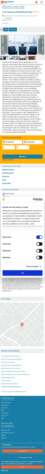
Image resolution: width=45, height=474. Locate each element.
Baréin (16, 6)
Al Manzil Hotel (6, 381)
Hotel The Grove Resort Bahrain (11, 359)
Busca (22, 156)
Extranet (3, 438)
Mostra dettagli (32, 266)
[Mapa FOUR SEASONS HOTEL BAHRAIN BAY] (22, 324)
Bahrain (22, 6)
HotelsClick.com (7, 2)
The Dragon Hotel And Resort (10, 356)
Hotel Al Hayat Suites (8, 377)
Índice (3, 418)
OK (22, 273)
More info (4, 470)
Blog (2, 410)
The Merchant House (8, 362)
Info (5, 29)
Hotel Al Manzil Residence (9, 384)
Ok (22, 467)
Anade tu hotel (5, 430)
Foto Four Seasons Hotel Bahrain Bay (13, 391)
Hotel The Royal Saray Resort (10, 368)
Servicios (13, 29)
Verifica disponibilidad (12, 137)
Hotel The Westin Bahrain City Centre (13, 371)
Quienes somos (6, 403)
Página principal (7, 6)
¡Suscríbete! (23, 451)
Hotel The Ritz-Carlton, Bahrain (11, 365)
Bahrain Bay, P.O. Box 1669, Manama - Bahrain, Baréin (20, 16)
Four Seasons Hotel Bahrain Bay (13, 8)
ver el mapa (8, 18)
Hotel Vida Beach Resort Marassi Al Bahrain (15, 374)
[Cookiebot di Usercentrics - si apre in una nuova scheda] (32, 199)
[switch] (39, 244)
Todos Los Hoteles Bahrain (11, 387)
